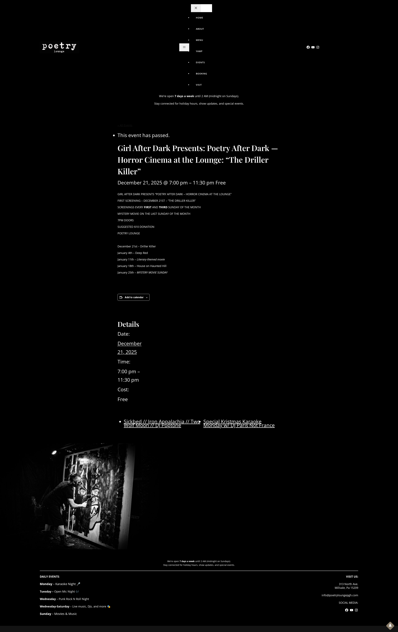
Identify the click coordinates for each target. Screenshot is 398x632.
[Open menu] (184, 47)
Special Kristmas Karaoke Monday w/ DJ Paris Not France (239, 423)
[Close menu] (196, 8)
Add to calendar (134, 297)
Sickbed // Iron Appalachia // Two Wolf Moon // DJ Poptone (162, 423)
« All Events (125, 125)
